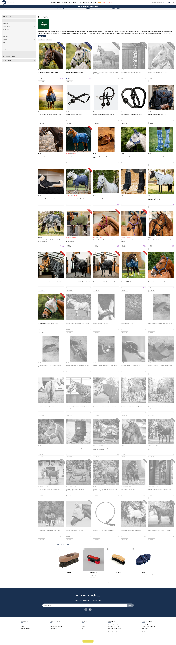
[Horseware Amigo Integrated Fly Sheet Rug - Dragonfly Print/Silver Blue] (78, 307)
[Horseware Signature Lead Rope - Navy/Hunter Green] (161, 472)
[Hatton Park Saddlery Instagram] (90, 609)
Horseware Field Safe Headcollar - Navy (74, 72)
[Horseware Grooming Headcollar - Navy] (106, 181)
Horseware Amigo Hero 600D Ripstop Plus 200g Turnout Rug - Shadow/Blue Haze (105, 490)
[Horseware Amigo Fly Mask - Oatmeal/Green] (51, 307)
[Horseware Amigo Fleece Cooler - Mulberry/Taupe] (51, 472)
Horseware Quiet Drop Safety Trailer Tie (74, 114)
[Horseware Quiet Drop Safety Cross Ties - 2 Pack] (106, 97)
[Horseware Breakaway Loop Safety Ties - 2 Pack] (133, 97)
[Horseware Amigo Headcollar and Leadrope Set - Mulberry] (106, 223)
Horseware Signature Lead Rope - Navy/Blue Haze (131, 72)
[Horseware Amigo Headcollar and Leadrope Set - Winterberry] (133, 223)
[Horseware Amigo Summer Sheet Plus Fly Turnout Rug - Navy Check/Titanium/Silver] (161, 181)
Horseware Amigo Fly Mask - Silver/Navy (74, 530)
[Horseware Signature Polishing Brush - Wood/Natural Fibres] (106, 139)
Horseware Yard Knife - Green (127, 323)
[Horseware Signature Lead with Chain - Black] (51, 139)
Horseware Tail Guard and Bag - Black (46, 406)
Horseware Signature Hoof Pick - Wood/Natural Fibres (77, 365)
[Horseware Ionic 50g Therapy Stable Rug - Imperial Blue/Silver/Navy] (161, 390)
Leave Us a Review (53, 628)
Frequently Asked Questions (56, 626)
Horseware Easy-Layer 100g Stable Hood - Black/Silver (50, 281)
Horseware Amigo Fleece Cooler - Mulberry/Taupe (49, 489)
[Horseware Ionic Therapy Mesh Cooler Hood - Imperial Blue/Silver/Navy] (78, 390)
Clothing (83, 628)
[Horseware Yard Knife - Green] (133, 307)
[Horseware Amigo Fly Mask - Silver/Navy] (78, 514)
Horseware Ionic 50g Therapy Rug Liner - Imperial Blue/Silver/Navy (131, 407)
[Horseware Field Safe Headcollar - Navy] (78, 56)
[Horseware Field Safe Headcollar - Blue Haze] (161, 56)
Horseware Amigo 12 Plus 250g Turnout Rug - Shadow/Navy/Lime (75, 490)
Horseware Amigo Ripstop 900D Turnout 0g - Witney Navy (50, 114)
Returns (22, 626)
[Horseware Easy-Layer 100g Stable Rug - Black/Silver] (106, 265)
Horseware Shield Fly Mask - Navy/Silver (129, 156)
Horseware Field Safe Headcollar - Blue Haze (157, 72)
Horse (70, 2)
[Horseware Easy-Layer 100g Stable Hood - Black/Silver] (51, 265)
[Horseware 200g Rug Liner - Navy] (133, 265)
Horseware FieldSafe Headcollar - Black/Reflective (49, 72)
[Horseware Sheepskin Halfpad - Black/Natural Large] (51, 181)
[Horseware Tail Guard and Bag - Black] (51, 390)
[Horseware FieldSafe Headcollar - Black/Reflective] (51, 56)
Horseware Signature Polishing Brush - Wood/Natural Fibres (104, 156)
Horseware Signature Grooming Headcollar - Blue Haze (50, 448)
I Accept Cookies (88, 641)
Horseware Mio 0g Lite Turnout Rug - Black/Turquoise (49, 530)
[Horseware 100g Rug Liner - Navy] (133, 472)
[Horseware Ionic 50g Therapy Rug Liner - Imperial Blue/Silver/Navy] (133, 390)
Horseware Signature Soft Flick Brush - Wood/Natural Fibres (49, 366)
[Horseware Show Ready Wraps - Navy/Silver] (78, 431)
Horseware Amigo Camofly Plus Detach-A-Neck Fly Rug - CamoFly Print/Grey (50, 240)
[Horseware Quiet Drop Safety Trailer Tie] (78, 97)
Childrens (64, 2)
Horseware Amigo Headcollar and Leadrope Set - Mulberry (105, 239)
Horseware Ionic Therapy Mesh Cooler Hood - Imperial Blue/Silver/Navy (77, 407)
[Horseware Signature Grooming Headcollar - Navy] (161, 265)
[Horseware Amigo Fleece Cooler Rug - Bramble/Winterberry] (78, 223)
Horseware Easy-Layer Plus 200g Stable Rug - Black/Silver (78, 281)
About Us (52, 630)
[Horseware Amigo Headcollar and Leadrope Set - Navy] (133, 431)
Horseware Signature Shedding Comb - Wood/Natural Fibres (160, 324)
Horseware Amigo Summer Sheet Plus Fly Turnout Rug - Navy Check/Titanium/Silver (160, 198)
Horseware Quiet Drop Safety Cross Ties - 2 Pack (103, 114)
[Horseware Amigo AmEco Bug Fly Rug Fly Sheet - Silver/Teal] (133, 514)
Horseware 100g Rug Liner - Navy (128, 489)
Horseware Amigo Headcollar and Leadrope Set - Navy (132, 448)
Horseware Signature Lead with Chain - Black (48, 156)
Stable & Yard (77, 2)
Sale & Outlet (107, 2)
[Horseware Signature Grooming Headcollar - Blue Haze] (51, 431)
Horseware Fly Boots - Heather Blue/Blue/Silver (158, 156)
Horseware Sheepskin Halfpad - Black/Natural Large (49, 198)
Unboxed (99, 2)
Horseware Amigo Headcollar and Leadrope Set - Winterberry (131, 240)
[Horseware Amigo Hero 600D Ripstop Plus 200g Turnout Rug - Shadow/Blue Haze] (106, 472)
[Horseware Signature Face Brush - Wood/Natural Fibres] (106, 349)
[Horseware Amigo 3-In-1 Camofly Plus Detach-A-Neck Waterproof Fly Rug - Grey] (106, 431)
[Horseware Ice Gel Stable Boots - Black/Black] (133, 181)
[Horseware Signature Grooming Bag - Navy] (161, 97)
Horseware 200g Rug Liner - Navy (128, 281)
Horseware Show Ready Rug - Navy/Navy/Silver (76, 198)
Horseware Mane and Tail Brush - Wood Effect (130, 365)
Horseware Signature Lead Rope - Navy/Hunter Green (159, 489)
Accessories (84, 631)
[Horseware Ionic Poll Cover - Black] (106, 307)
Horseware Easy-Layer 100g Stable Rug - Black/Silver (104, 281)
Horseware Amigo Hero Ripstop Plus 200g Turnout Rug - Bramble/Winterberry (105, 73)
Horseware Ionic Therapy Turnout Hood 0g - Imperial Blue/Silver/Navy (104, 407)
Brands (93, 2)
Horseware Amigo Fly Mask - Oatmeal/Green (48, 323)
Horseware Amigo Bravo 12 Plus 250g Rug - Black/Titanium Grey (161, 448)
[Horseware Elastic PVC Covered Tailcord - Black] (106, 514)
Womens (53, 2)
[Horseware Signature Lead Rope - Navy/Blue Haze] (133, 56)
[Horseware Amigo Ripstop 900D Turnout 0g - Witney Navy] (51, 97)
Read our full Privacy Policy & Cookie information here (88, 637)
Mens (58, 2)
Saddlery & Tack (85, 630)
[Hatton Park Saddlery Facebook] (85, 609)
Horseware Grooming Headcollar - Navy (101, 198)
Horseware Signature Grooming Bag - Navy (157, 114)
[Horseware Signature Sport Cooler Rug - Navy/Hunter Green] (161, 514)
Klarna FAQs (52, 624)
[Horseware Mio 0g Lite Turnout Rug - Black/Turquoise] (51, 514)
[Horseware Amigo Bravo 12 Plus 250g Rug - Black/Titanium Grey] (161, 431)
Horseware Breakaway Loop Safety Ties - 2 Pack (131, 114)
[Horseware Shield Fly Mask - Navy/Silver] (133, 139)
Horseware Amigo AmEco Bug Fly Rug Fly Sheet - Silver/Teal (131, 531)
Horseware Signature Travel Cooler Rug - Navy (75, 156)
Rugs (83, 624)
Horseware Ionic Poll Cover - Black (100, 323)
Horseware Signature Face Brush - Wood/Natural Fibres (105, 365)
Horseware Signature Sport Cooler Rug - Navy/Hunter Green (159, 531)
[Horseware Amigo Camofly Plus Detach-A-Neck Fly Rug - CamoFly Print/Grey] (51, 223)
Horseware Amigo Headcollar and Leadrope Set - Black (160, 239)
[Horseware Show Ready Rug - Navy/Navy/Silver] (78, 181)
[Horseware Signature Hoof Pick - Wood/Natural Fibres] (78, 349)
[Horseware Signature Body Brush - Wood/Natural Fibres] (161, 349)
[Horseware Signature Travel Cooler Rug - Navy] (78, 139)
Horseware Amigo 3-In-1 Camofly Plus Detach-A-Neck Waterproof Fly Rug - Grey (105, 448)
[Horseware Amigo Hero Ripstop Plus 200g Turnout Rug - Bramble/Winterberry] (106, 56)
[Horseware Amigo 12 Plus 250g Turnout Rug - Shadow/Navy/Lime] (78, 472)
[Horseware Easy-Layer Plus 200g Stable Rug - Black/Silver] (78, 265)
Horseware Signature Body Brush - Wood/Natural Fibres (160, 365)
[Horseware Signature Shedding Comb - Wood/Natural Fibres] (161, 307)
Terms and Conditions (25, 628)
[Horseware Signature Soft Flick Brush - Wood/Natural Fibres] (51, 349)
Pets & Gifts (86, 2)
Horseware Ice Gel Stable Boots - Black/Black (131, 198)
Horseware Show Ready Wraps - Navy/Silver (75, 448)
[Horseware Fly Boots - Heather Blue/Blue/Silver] (161, 139)
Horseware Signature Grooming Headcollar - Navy (159, 281)
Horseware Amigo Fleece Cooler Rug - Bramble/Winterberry (74, 240)
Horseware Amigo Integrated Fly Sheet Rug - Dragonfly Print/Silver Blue (77, 324)
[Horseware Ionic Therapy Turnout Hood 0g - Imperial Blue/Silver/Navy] (106, 390)
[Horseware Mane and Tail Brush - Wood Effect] (133, 349)
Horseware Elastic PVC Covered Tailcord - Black (103, 530)
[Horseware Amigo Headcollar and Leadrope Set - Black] (161, 223)
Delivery (22, 624)
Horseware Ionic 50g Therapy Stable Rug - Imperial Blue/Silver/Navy (159, 407)
